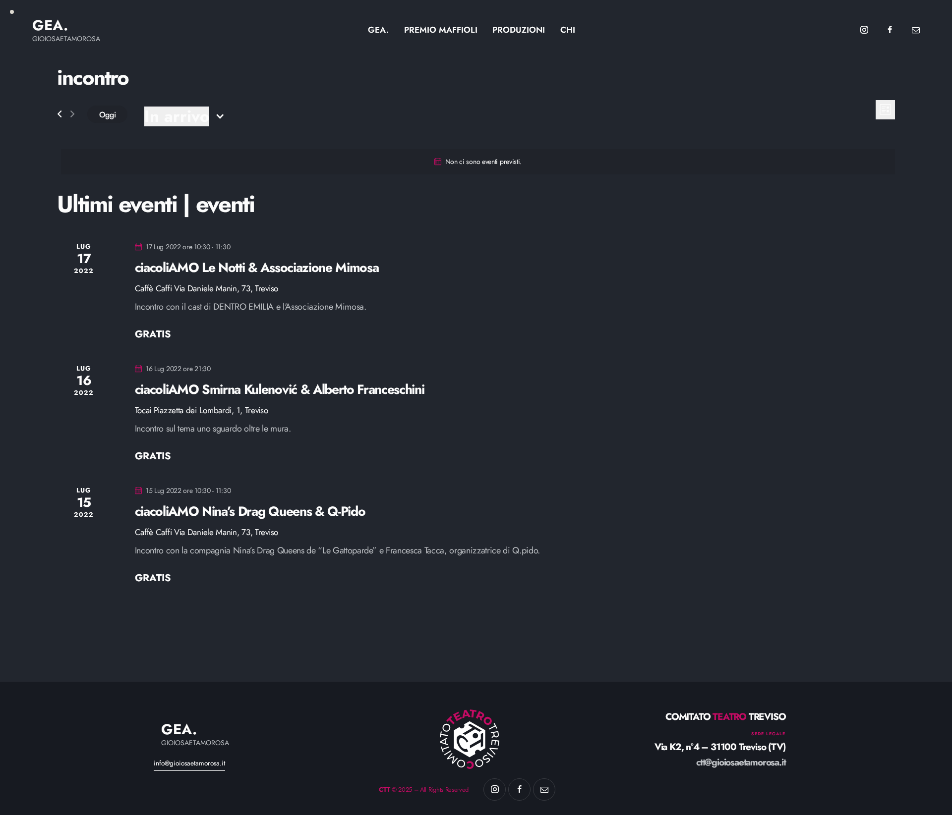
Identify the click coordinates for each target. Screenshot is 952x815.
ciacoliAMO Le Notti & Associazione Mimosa (257, 267)
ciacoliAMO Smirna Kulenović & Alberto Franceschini (279, 389)
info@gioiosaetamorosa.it (189, 763)
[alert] (478, 161)
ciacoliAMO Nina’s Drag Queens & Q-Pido (250, 511)
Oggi (107, 114)
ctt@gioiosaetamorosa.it (740, 762)
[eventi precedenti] (59, 114)
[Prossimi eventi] (72, 114)
